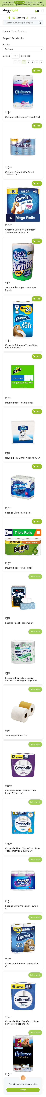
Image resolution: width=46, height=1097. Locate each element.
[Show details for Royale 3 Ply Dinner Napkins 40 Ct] (23, 432)
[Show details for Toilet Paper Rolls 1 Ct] (23, 710)
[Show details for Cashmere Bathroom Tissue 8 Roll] (23, 92)
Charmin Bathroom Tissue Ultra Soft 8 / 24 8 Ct (21, 346)
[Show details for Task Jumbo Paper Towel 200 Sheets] (23, 262)
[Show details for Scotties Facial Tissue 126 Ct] (23, 598)
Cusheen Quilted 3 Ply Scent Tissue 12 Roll (19, 173)
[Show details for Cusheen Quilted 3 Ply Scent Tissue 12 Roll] (23, 147)
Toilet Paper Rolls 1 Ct (16, 735)
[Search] (40, 23)
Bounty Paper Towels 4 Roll (19, 402)
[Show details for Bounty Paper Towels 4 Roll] (23, 377)
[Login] (8, 17)
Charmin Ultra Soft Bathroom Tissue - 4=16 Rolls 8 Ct (20, 231)
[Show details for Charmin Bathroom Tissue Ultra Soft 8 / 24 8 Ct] (23, 320)
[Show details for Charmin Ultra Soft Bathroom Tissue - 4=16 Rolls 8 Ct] (23, 204)
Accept (23, 1090)
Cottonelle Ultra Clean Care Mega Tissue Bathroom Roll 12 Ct (22, 849)
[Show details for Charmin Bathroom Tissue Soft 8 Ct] (23, 938)
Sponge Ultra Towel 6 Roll (18, 512)
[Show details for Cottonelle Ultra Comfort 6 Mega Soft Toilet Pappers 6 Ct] (23, 996)
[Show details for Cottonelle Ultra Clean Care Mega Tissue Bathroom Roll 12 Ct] (23, 823)
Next (41, 62)
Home (5, 31)
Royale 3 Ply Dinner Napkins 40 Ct (22, 458)
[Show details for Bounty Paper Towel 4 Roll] (23, 542)
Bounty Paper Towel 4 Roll (18, 568)
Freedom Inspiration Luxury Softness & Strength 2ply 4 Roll (21, 679)
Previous (15, 62)
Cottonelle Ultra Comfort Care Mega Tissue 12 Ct (20, 791)
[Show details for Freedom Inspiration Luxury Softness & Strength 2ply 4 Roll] (23, 653)
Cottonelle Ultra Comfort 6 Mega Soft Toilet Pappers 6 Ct (22, 1022)
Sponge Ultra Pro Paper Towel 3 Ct (21, 907)
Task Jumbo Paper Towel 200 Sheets (20, 288)
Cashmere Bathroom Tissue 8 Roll (22, 117)
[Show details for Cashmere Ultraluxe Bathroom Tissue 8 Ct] (23, 1054)
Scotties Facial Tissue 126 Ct (19, 623)
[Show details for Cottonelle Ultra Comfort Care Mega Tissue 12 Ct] (23, 765)
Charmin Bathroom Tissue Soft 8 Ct (21, 964)
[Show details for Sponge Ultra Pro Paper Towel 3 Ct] (23, 881)
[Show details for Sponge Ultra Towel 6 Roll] (23, 487)
